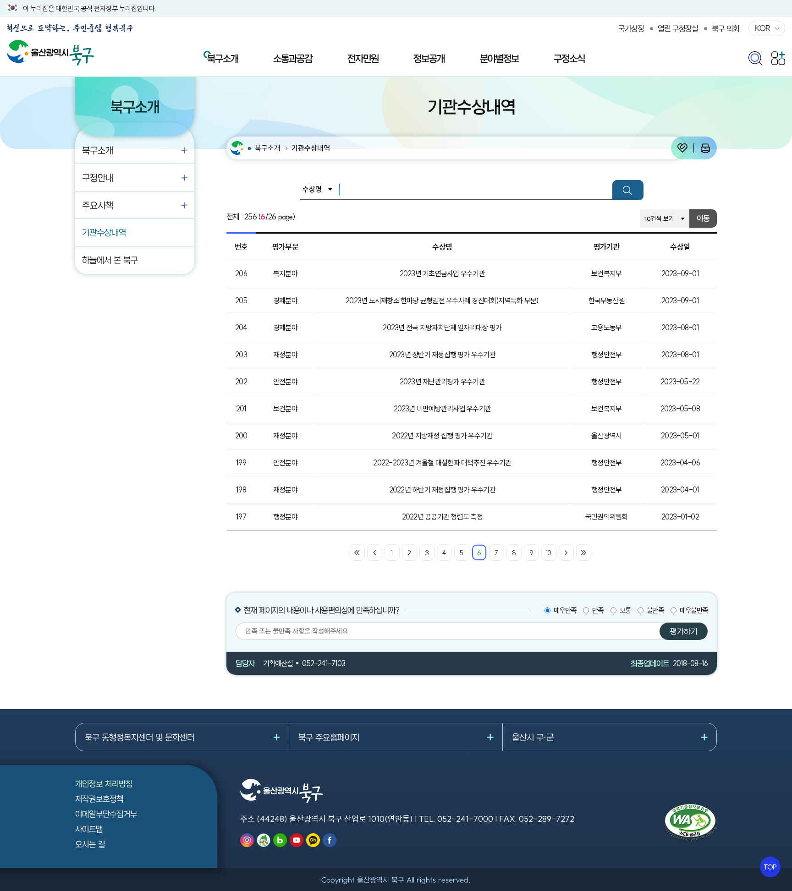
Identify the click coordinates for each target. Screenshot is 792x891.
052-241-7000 (465, 819)
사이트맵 (89, 829)
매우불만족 (694, 610)
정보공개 (429, 58)
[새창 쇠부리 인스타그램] (263, 840)
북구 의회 (725, 28)
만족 (597, 610)
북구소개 (222, 58)
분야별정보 (499, 58)
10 (548, 553)
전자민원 (363, 58)
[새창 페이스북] (329, 840)
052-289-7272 (546, 819)
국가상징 (631, 28)
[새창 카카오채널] (313, 840)
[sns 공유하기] (682, 148)
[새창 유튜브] (296, 840)
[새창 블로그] (280, 840)
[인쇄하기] (705, 148)
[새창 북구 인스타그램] (247, 840)
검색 (628, 190)
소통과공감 (292, 58)
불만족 (655, 610)
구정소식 (569, 58)
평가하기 (684, 631)
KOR (762, 28)
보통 (625, 610)
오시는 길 (90, 844)
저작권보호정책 (99, 799)
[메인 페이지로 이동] (50, 44)
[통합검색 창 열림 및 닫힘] (755, 56)
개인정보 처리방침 (103, 783)
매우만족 (565, 610)
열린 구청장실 (678, 28)
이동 (703, 218)
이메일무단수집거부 (106, 814)
